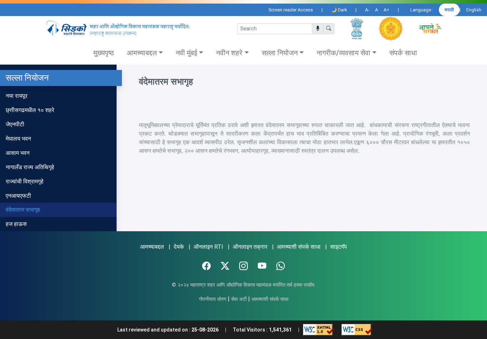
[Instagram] (243, 266)
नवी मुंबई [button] (186, 53)
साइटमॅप (338, 246)
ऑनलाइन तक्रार (250, 246)
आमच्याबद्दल (152, 246)
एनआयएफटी (18, 195)
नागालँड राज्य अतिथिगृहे (30, 167)
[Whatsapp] (280, 266)
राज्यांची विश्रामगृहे (24, 181)
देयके (179, 246)
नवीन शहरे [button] (229, 53)
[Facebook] (206, 266)
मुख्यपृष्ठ (103, 53)
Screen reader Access (290, 9)
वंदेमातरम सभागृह (23, 209)
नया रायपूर (16, 95)
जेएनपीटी (15, 124)
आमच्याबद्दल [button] (142, 53)
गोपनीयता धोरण (212, 299)
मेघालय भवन (18, 138)
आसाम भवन (18, 153)
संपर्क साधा (403, 53)
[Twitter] (225, 266)
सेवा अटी (239, 299)
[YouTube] (262, 266)
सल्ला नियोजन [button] (280, 53)
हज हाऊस (16, 224)
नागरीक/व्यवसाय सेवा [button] (343, 53)
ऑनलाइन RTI (208, 246)
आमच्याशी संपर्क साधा (299, 246)
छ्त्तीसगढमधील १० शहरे (30, 110)
